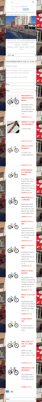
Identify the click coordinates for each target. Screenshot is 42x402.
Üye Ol (12, 6)
